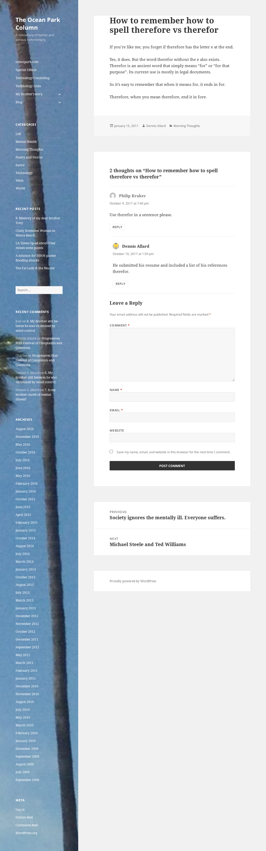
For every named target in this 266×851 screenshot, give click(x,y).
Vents (19, 180)
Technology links (28, 86)
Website (117, 430)
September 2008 (27, 780)
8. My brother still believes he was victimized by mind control (37, 326)
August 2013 (25, 585)
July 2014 (23, 554)
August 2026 (25, 429)
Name (116, 390)
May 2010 (23, 717)
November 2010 (27, 694)
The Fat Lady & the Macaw (35, 268)
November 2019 (27, 436)
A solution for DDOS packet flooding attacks (36, 258)
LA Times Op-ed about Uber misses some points (36, 245)
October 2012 (25, 631)
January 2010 (26, 741)
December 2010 (27, 686)
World (20, 188)
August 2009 (25, 764)
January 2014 (26, 569)
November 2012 (27, 624)
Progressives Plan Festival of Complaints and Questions (39, 343)
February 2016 (27, 483)
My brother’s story (29, 94)
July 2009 (23, 772)
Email (116, 410)
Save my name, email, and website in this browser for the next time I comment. (173, 452)
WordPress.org (26, 833)
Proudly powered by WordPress (133, 581)
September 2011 (27, 647)
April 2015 (23, 515)
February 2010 (27, 733)
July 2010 (23, 709)
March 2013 (25, 600)
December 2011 (27, 639)
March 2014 (25, 561)
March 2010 (25, 725)
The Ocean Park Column (38, 23)
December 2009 (27, 748)
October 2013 (25, 577)
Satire (20, 165)
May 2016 (23, 476)
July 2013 (23, 592)
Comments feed (27, 825)
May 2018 (23, 444)
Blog (19, 102)
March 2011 (25, 663)
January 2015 (26, 530)
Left (18, 134)
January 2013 (26, 608)
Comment (120, 325)
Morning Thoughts (29, 149)
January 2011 (26, 678)
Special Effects (26, 70)
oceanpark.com (27, 62)
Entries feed (24, 817)
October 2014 (25, 538)
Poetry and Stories (29, 157)
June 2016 (23, 468)
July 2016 (23, 460)
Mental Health (26, 141)
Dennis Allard (156, 126)
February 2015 (27, 522)
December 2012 (27, 616)
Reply (117, 227)
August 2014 (25, 546)
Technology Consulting (32, 78)
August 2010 (25, 702)
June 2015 (23, 507)
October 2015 (25, 499)
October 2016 (25, 452)
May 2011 (23, 655)
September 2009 (27, 756)
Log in (20, 809)
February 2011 (27, 670)
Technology (24, 173)
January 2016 (26, 491)
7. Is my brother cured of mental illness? (36, 394)
